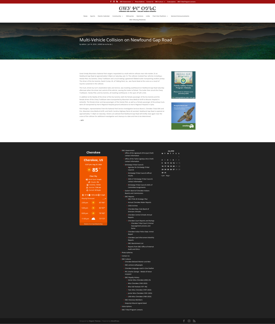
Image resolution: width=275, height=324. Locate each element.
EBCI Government (125, 2)
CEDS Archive (133, 206)
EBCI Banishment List (135, 243)
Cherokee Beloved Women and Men (138, 262)
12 (171, 163)
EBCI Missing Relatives (137, 20)
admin (84, 44)
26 (171, 169)
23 (162, 169)
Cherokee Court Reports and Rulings (141, 221)
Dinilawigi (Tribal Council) (134, 165)
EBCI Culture (159, 2)
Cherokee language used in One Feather (139, 268)
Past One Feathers (159, 16)
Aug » (168, 175)
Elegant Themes (95, 321)
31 (165, 173)
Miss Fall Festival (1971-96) (137, 287)
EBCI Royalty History (132, 277)
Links (148, 16)
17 (165, 166)
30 (162, 173)
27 (174, 169)
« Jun (163, 175)
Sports (92, 16)
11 (168, 163)
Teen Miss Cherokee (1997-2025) (139, 290)
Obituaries (130, 16)
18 (168, 166)
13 (174, 163)
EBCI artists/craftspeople (134, 265)
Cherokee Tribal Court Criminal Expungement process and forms (142, 225)
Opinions (140, 16)
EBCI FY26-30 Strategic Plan (138, 199)
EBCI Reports (129, 197)
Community (116, 16)
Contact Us (149, 2)
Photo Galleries (139, 2)
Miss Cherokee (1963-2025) (137, 283)
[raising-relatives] (183, 98)
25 (168, 169)
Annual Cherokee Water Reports (139, 202)
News (85, 16)
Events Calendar (104, 16)
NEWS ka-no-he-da (104, 44)
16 (162, 166)
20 (174, 166)
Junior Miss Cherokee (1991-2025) (140, 293)
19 (171, 166)
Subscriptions (171, 2)
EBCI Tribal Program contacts (187, 2)
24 (165, 169)
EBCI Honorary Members (134, 300)
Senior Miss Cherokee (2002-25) (139, 280)
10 (165, 163)
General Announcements (180, 16)
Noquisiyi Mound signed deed (136, 303)
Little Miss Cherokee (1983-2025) (139, 296)
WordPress (115, 321)
